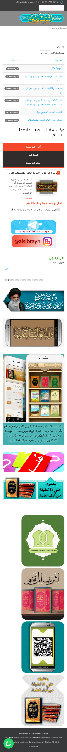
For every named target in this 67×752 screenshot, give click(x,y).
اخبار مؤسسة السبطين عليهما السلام (44, 203)
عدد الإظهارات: (57, 53)
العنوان (59, 60)
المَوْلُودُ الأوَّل (57, 68)
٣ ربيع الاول (56, 258)
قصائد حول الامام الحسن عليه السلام (45, 120)
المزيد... (28, 198)
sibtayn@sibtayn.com (25, 2)
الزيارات (15, 60)
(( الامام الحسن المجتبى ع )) (49, 112)
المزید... (6, 268)
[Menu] (21, 18)
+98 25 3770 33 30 (50, 2)
